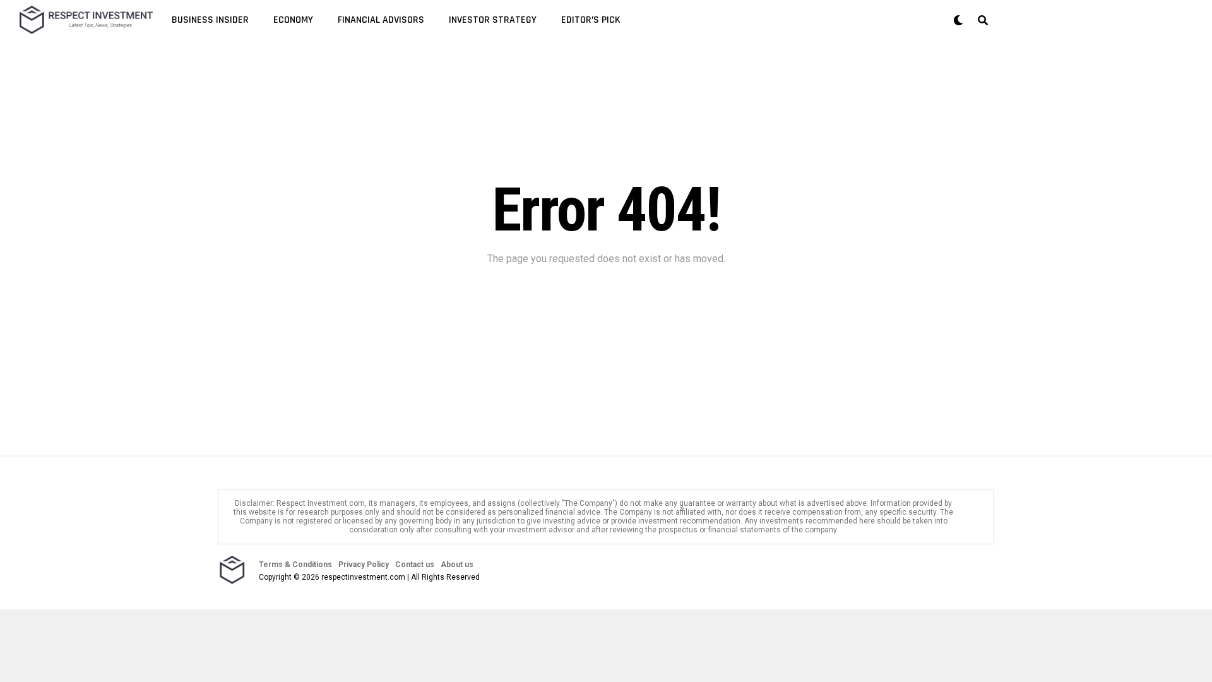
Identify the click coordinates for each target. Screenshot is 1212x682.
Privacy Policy (363, 564)
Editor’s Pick (591, 20)
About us (457, 564)
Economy (293, 20)
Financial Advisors (381, 20)
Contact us (414, 564)
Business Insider (210, 20)
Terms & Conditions (295, 564)
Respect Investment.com (320, 503)
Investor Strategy (493, 20)
